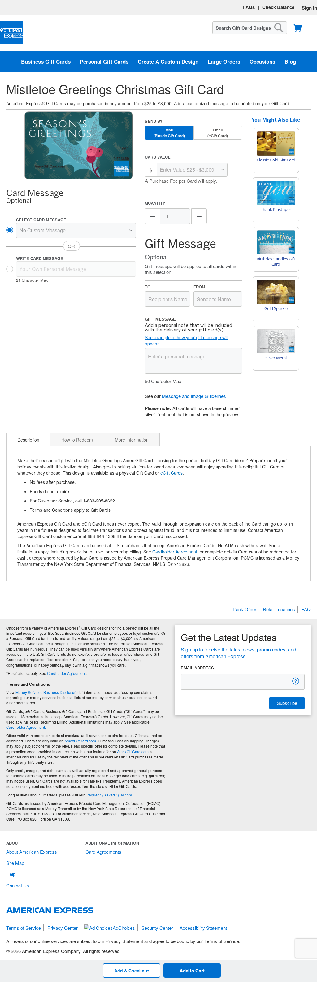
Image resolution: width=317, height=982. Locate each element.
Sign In (309, 8)
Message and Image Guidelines (194, 396)
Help (10, 874)
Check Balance (278, 7)
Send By (154, 121)
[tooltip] (296, 681)
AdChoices (124, 927)
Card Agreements (103, 851)
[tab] (28, 439)
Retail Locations (279, 609)
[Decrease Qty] (152, 216)
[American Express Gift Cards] (11, 33)
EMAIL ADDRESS (197, 668)
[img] (79, 145)
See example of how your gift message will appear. (186, 340)
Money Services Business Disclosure (46, 692)
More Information (132, 440)
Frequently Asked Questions (109, 794)
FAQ (306, 609)
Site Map (15, 863)
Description (28, 440)
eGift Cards (171, 473)
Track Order (244, 609)
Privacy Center (62, 927)
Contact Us (17, 885)
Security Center (157, 927)
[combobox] (249, 27)
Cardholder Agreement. (26, 727)
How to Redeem (77, 440)
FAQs (249, 7)
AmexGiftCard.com (80, 740)
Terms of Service (23, 927)
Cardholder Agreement (174, 552)
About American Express (31, 851)
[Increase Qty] (199, 216)
